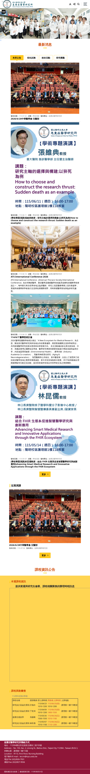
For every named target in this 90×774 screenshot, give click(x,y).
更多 (44, 474)
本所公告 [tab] (17, 57)
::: (2, 1)
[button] (70, 4)
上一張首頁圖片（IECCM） (3, 23)
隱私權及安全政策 (10, 771)
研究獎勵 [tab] (60, 57)
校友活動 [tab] (46, 57)
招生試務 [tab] (31, 57)
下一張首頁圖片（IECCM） (87, 23)
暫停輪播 (4, 12)
